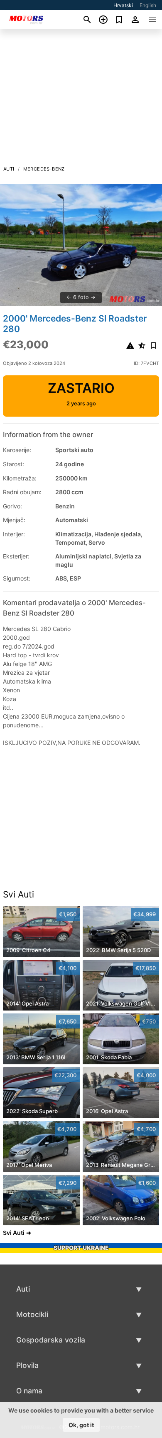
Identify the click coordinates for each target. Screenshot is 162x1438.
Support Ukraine (81, 1247)
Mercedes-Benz (44, 169)
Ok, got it (81, 1424)
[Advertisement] (81, 99)
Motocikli (32, 1314)
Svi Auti (18, 894)
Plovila (27, 1365)
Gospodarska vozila (50, 1339)
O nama (29, 1390)
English (148, 5)
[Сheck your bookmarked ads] (119, 19)
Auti (9, 169)
